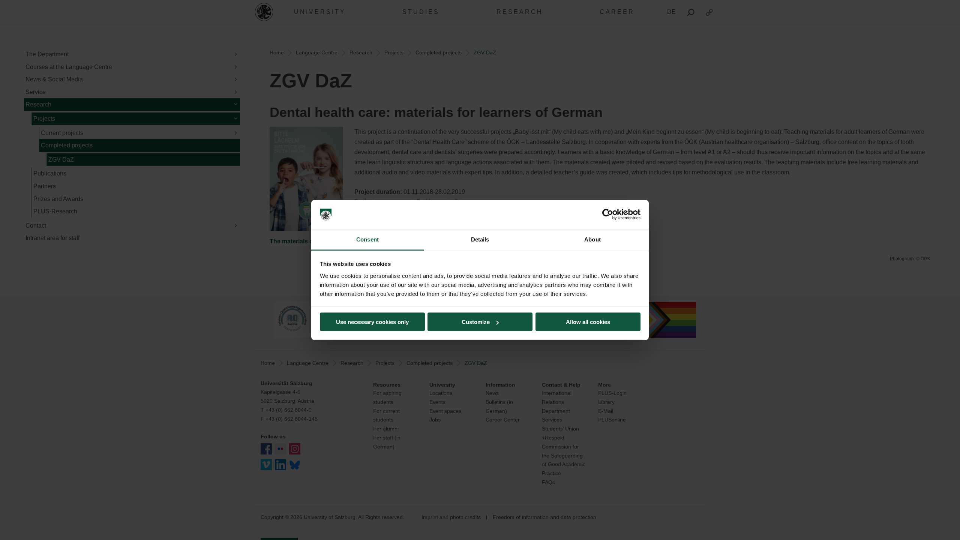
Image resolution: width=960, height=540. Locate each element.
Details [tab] (480, 239)
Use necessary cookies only (372, 322)
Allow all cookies (588, 322)
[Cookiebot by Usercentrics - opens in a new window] (607, 214)
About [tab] (592, 239)
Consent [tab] (367, 239)
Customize (476, 322)
